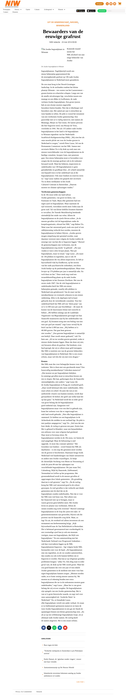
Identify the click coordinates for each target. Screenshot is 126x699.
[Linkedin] (114, 3)
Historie (60, 9)
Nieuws (17, 9)
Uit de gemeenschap (58, 22)
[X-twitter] (107, 3)
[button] (43, 628)
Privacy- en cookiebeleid (24, 692)
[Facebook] (111, 3)
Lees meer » (80, 682)
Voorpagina (6, 9)
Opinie (28, 9)
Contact (5, 12)
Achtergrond (48, 9)
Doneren (15, 12)
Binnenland (63, 25)
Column (36, 9)
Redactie (39, 692)
